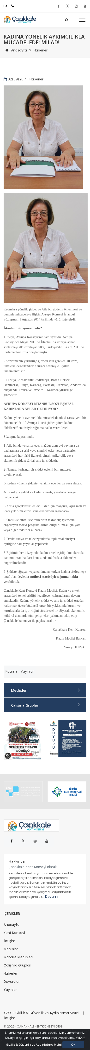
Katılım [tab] (11, 671)
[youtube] (85, 6)
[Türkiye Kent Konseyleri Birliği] (67, 791)
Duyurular (12, 981)
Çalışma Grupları (25, 705)
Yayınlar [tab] (27, 671)
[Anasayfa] (22, 19)
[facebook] (59, 6)
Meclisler (19, 690)
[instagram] (77, 6)
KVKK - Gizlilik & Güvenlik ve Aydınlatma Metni (41, 1013)
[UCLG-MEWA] (23, 791)
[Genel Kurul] (68, 738)
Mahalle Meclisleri (18, 957)
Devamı (51, 896)
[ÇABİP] (22, 739)
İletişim (9, 940)
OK (73, 1044)
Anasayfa (18, 50)
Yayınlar (10, 989)
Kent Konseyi (14, 932)
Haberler (41, 50)
